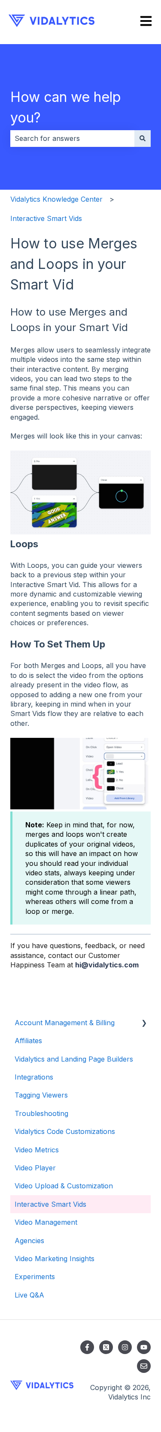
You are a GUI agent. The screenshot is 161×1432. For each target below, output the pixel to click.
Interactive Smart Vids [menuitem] (50, 1204)
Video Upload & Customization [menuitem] (64, 1185)
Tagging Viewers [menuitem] (41, 1095)
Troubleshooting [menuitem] (41, 1113)
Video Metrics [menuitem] (37, 1150)
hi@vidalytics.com (107, 965)
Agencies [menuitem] (29, 1240)
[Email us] (144, 1366)
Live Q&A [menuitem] (29, 1295)
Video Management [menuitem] (46, 1222)
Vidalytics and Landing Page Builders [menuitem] (74, 1059)
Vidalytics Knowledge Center (56, 199)
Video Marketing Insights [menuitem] (54, 1258)
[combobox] (72, 138)
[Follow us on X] (106, 1347)
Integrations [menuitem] (34, 1077)
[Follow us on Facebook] (87, 1347)
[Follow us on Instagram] (125, 1347)
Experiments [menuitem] (35, 1276)
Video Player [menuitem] (35, 1168)
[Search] (142, 138)
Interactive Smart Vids (46, 218)
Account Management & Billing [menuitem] (65, 1022)
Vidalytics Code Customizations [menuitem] (65, 1131)
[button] (144, 1023)
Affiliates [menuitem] (28, 1040)
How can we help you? (65, 107)
